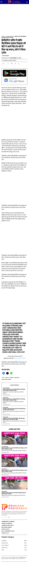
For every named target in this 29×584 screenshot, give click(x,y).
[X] (11, 63)
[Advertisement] (14, 19)
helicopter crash (6, 379)
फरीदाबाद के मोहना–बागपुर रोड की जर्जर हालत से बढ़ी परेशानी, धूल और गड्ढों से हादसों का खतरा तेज (14, 409)
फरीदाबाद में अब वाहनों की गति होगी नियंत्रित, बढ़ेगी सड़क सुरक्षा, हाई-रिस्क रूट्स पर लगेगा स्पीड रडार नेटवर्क (14, 419)
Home (3, 36)
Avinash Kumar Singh (9, 60)
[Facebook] (8, 63)
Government (6, 388)
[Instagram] (4, 517)
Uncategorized (10, 36)
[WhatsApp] (18, 63)
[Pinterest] (15, 63)
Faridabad (5, 397)
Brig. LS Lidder (9, 377)
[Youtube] (9, 517)
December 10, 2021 (19, 358)
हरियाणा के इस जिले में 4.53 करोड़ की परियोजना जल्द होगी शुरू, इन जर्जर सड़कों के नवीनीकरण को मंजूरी (14, 390)
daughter (16, 377)
